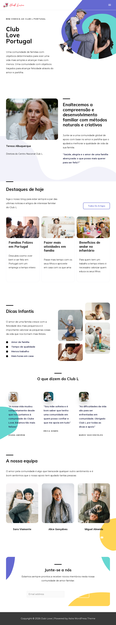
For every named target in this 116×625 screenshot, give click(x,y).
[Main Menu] (109, 5)
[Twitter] (19, 537)
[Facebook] (14, 537)
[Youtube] (30, 537)
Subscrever (77, 594)
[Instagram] (25, 537)
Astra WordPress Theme (81, 618)
